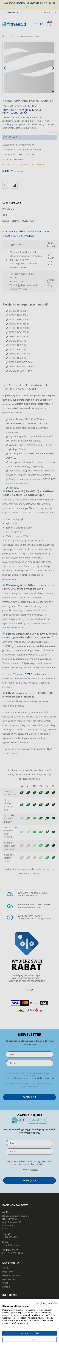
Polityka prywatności (46, 1302)
